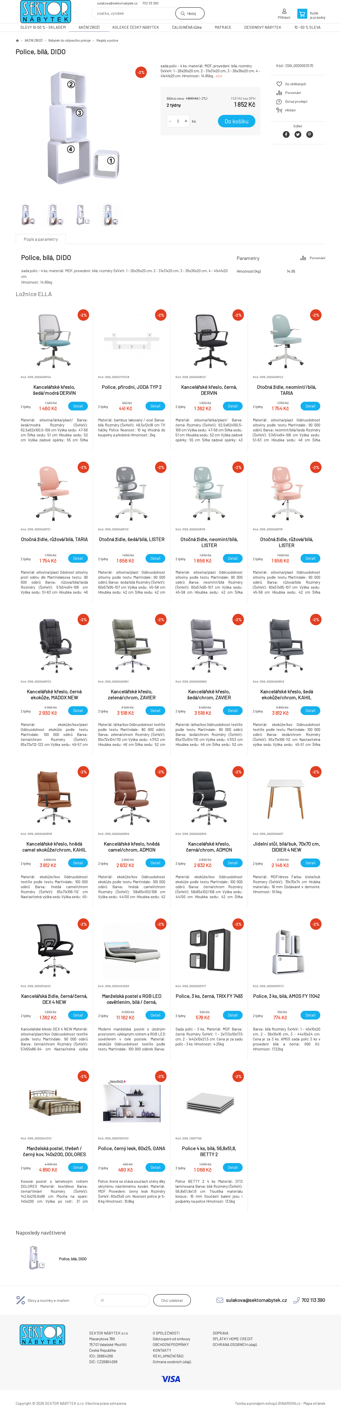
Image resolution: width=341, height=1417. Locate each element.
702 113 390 (151, 3)
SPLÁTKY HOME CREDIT (233, 1339)
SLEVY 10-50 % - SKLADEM (43, 27)
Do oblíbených (295, 84)
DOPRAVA (220, 1333)
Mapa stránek (314, 1403)
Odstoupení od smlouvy (171, 1339)
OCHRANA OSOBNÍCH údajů (235, 1344)
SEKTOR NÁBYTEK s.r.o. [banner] (46, 11)
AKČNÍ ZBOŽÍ (89, 27)
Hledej (191, 13)
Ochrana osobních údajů (172, 1361)
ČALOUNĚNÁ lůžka (187, 27)
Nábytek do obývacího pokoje (69, 40)
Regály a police (107, 40)
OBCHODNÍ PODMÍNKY (171, 1344)
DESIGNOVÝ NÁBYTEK (262, 27)
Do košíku (237, 121)
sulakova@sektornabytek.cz (117, 3)
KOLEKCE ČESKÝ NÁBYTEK (135, 27)
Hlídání (290, 110)
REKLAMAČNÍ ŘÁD (168, 1356)
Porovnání (293, 92)
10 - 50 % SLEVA (307, 27)
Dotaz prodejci (296, 101)
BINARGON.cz (289, 1403)
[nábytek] (17, 40)
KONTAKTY (162, 1350)
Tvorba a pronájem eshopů (256, 1403)
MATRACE (223, 27)
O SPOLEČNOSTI (166, 1333)
